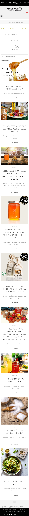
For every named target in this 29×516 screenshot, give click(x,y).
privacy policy (21, 511)
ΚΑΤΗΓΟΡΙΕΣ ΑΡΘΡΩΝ (10, 34)
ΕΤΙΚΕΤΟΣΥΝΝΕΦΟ (9, 56)
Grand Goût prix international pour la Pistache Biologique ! (14, 289)
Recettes (14, 49)
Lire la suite (14, 98)
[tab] (14, 34)
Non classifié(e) (14, 46)
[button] (1, 16)
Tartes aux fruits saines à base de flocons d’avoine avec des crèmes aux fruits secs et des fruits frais (14, 334)
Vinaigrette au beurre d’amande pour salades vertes (14, 129)
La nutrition (14, 44)
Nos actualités (13, 47)
